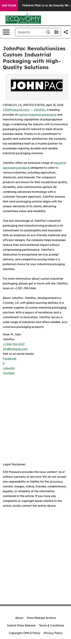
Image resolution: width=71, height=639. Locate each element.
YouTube (8, 373)
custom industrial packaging (37, 114)
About (19, 618)
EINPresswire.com (16, 109)
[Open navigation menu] (6, 32)
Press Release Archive (41, 618)
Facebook (9, 358)
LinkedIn (9, 368)
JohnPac (39, 109)
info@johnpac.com (15, 349)
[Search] (48, 32)
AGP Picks (9, 5)
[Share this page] (65, 32)
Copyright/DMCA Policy (24, 633)
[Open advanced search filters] (56, 32)
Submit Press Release (21, 625)
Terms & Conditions (51, 625)
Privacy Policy (53, 633)
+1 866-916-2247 (14, 344)
